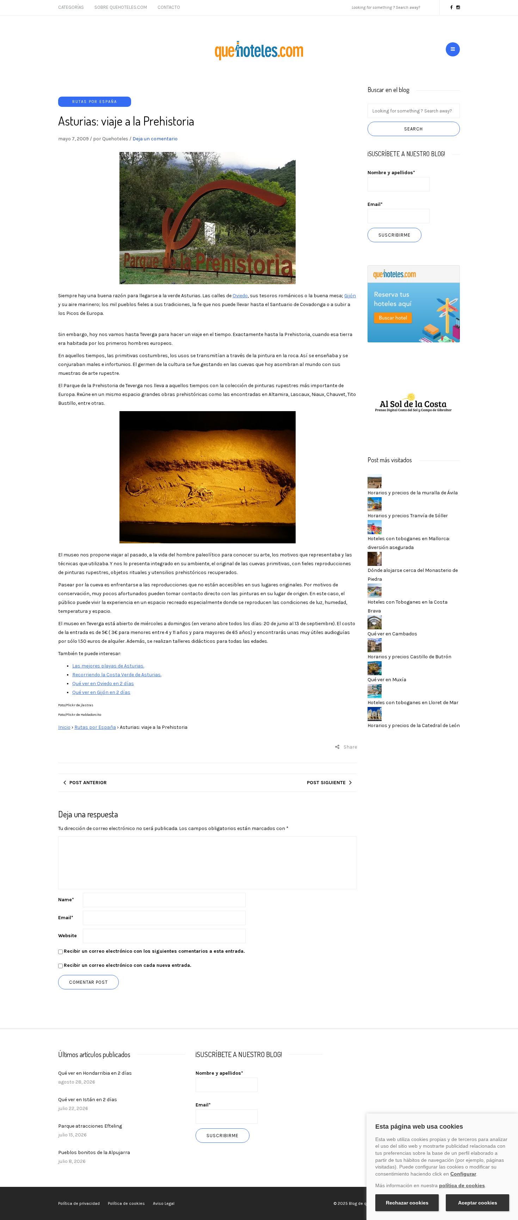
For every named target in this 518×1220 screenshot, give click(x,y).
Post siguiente (326, 783)
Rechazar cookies (407, 1203)
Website (67, 936)
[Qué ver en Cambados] (375, 622)
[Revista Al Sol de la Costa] (414, 403)
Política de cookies (126, 1203)
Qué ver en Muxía (387, 680)
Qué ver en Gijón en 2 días (101, 692)
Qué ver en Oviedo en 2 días (103, 684)
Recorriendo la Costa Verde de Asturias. (116, 675)
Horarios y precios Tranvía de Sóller (408, 516)
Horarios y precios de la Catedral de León (414, 725)
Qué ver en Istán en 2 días (87, 1100)
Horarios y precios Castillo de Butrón (409, 657)
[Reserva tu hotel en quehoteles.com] (414, 303)
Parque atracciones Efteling (90, 1126)
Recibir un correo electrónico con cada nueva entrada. (127, 965)
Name (66, 900)
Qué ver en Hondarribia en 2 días (95, 1073)
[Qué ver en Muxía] (375, 668)
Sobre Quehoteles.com (120, 7)
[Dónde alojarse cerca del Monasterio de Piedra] (375, 558)
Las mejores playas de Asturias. (108, 666)
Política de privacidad (79, 1203)
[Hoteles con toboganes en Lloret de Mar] (375, 691)
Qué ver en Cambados (392, 634)
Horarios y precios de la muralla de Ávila (413, 493)
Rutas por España (94, 101)
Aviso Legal (163, 1203)
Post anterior (88, 783)
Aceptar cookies (477, 1203)
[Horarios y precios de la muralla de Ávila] (375, 481)
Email (65, 918)
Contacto (169, 7)
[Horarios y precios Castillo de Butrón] (375, 645)
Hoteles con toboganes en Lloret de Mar (413, 703)
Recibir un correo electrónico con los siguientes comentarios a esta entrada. (154, 951)
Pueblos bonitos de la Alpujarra (94, 1152)
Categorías (71, 7)
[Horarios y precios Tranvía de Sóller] (375, 504)
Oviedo (240, 296)
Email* (375, 204)
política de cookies (462, 1185)
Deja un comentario (155, 139)
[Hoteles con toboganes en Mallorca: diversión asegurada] (375, 527)
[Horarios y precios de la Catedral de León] (375, 713)
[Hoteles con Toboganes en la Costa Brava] (375, 590)
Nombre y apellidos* (391, 173)
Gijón (350, 296)
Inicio (64, 727)
